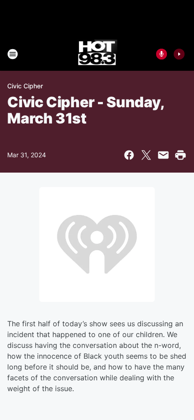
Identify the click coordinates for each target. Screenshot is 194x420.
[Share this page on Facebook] (129, 155)
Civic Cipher (25, 86)
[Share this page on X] (146, 155)
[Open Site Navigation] (12, 54)
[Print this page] (180, 155)
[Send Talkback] (161, 54)
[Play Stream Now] (179, 54)
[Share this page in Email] (163, 155)
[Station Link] (97, 54)
